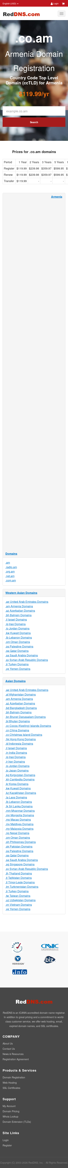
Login (56, 3)
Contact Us (9, 1048)
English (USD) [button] (10, 3)
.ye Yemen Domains (17, 669)
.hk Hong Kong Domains (20, 739)
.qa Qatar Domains (17, 651)
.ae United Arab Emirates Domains (26, 602)
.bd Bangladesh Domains (21, 708)
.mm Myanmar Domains (20, 811)
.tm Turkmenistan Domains (21, 887)
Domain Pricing (11, 1111)
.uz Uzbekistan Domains (20, 900)
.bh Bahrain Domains (18, 615)
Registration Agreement (16, 1059)
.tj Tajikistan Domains (18, 878)
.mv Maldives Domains (19, 824)
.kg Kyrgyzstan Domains (20, 775)
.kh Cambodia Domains (20, 779)
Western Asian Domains (21, 593)
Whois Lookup (10, 1116)
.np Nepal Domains (17, 833)
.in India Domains (16, 753)
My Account (9, 1106)
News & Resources (13, 1054)
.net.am (9, 576)
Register (7, 1145)
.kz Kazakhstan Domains (20, 793)
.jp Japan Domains (17, 770)
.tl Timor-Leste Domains (20, 882)
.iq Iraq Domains (15, 624)
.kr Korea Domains (16, 784)
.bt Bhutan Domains (17, 721)
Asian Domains (15, 681)
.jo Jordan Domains (17, 628)
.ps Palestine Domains (19, 646)
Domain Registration (14, 1077)
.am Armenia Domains (19, 606)
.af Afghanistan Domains (20, 694)
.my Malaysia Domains (19, 829)
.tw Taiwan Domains (17, 896)
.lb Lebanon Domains (18, 637)
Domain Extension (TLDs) (17, 1121)
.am (7, 563)
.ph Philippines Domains (20, 842)
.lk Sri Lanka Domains (19, 806)
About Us (8, 1043)
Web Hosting (10, 1082)
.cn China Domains (17, 730)
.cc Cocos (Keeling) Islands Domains (28, 726)
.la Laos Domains (16, 797)
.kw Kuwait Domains (18, 633)
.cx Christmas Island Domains (23, 735)
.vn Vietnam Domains (18, 905)
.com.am (10, 580)
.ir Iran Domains (15, 762)
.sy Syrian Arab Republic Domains (26, 660)
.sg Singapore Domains (20, 864)
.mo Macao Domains (18, 820)
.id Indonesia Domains (19, 744)
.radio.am (11, 567)
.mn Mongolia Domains (19, 815)
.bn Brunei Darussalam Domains (25, 717)
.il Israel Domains (16, 619)
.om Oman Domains (17, 642)
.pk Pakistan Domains (18, 846)
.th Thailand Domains (18, 873)
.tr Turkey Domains (17, 664)
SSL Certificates (11, 1088)
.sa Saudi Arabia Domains (21, 655)
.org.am (10, 571)
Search (34, 122)
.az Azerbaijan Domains (20, 611)
